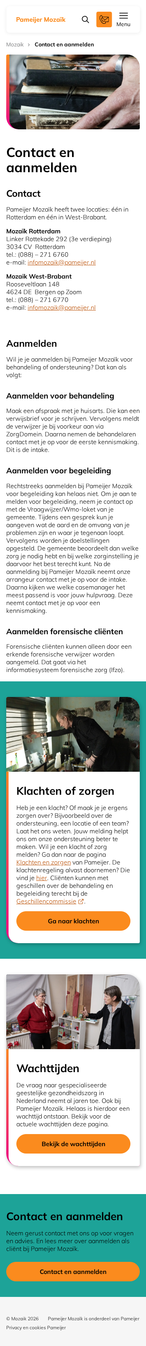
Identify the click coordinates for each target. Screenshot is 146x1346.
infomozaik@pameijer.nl (62, 262)
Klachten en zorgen (43, 862)
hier (41, 878)
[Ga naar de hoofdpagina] (41, 19)
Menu (123, 24)
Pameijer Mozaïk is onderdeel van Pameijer (93, 1318)
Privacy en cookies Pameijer (36, 1327)
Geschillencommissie (46, 901)
